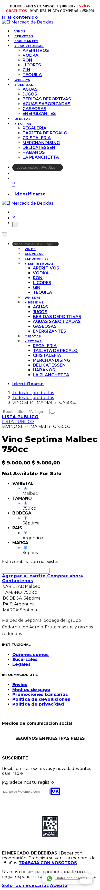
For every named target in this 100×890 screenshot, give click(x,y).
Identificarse (30, 194)
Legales (21, 664)
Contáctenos (17, 580)
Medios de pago (31, 689)
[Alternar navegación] (14, 224)
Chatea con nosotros (71, 878)
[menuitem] (19, 31)
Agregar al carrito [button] (24, 575)
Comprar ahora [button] (65, 575)
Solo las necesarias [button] (25, 885)
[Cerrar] (4, 234)
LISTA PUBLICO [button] (20, 416)
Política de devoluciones (41, 699)
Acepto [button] (58, 885)
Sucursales (25, 659)
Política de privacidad (38, 704)
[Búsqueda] (66, 168)
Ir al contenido (20, 17)
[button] (55, 791)
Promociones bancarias (40, 694)
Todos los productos (33, 392)
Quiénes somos (30, 654)
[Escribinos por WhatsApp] (85, 881)
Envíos (19, 684)
